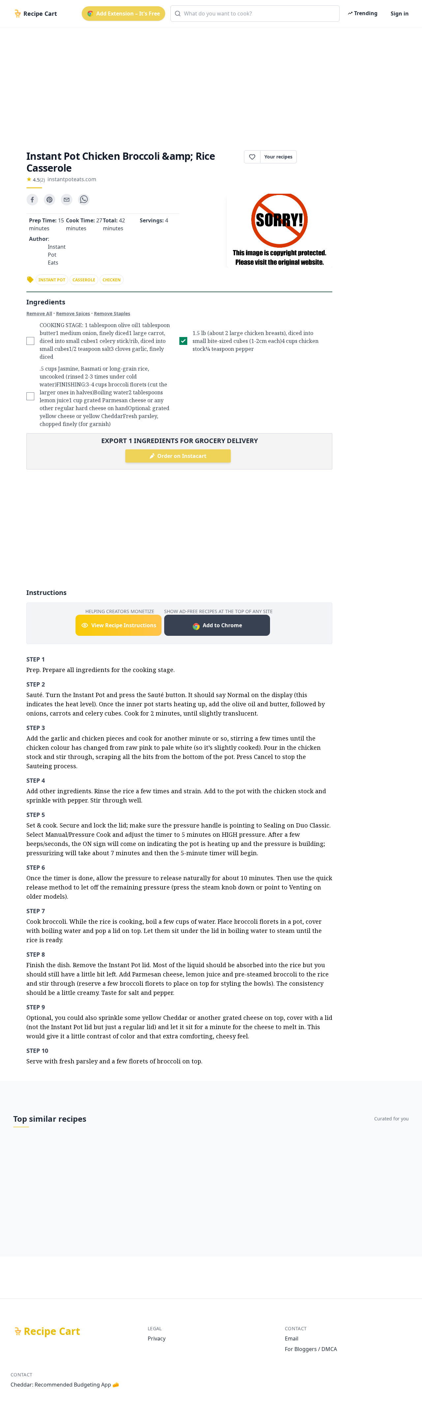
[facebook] (32, 200)
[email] (67, 200)
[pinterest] (49, 200)
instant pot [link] (52, 280)
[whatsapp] (84, 200)
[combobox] (255, 13)
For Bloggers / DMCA (311, 1349)
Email (291, 1338)
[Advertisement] (208, 83)
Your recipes (278, 157)
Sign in (400, 13)
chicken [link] (112, 280)
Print (317, 156)
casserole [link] (84, 280)
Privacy (157, 1338)
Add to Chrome (222, 625)
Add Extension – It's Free (128, 13)
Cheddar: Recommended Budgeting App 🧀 (65, 1384)
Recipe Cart (52, 1331)
